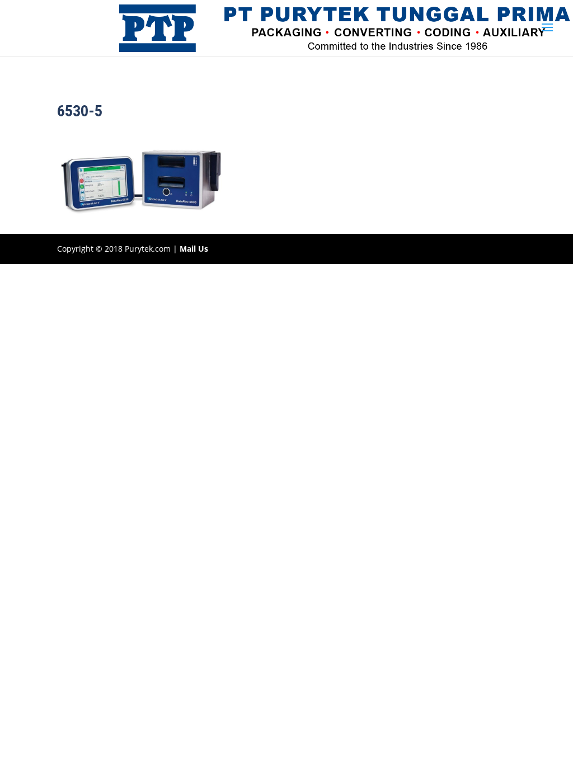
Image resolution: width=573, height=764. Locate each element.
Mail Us (194, 248)
